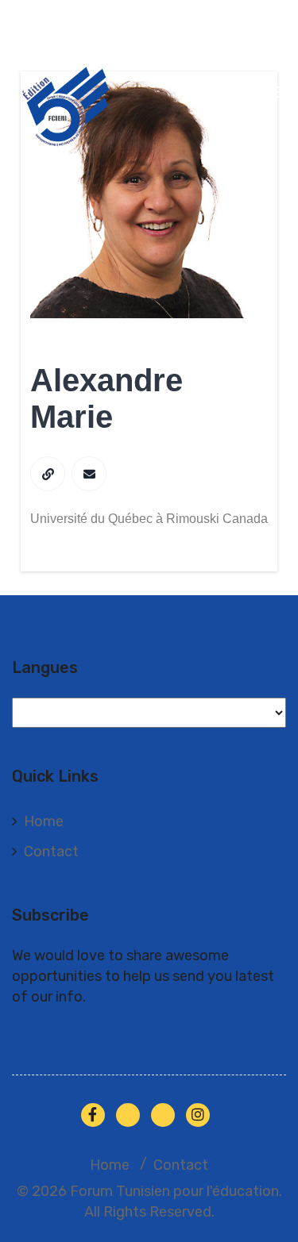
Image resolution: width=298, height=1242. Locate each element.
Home (44, 821)
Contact (51, 851)
